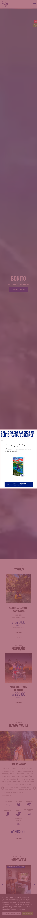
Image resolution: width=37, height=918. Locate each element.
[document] (18, 459)
